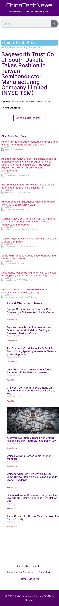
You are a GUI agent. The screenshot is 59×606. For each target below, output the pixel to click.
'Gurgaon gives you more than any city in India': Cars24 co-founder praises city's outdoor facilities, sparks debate (29, 221)
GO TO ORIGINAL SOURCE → (29, 118)
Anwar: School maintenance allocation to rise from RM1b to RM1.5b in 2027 (28, 203)
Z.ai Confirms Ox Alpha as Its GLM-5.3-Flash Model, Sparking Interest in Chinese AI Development (31, 351)
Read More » (12, 320)
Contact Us (22, 565)
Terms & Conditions (29, 578)
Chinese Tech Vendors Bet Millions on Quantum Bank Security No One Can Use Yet (31, 390)
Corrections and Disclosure (20, 572)
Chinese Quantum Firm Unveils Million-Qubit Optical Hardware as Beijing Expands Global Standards (32, 476)
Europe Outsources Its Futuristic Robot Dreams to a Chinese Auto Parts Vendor (31, 311)
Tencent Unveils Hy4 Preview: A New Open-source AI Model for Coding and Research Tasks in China (29, 330)
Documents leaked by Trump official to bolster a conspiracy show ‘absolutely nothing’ (28, 274)
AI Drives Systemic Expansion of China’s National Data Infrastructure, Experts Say (31, 439)
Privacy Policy (45, 572)
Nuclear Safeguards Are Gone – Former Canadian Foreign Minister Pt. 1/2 (24, 291)
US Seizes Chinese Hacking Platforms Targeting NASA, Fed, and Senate (29, 371)
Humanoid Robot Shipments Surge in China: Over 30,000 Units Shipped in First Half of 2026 (33, 498)
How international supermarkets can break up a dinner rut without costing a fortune (29, 143)
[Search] (54, 23)
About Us (37, 565)
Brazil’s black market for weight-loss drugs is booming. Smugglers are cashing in (27, 186)
